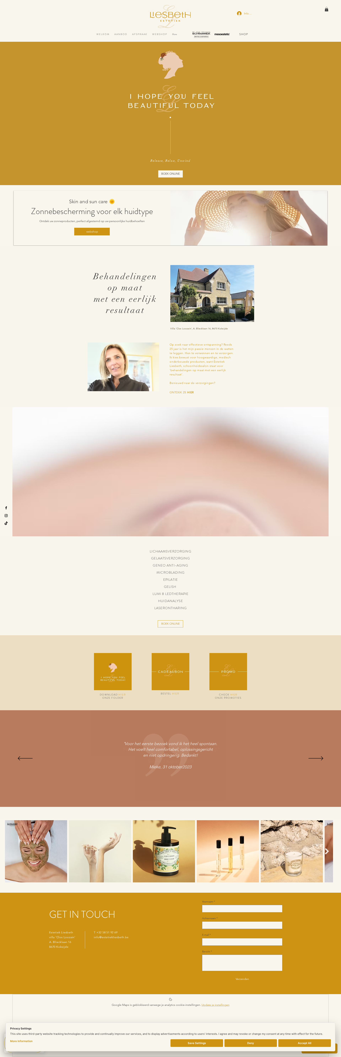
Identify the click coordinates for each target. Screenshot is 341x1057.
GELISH (170, 586)
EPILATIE (170, 579)
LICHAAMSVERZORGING (170, 551)
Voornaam (208, 901)
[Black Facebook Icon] (6, 508)
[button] (326, 9)
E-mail (206, 934)
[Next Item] (327, 851)
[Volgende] (315, 758)
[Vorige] (25, 758)
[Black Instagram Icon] (6, 516)
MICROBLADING (170, 572)
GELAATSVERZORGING (170, 558)
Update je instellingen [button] (215, 1005)
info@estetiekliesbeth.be (111, 937)
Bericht (207, 951)
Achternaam (210, 918)
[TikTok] (6, 523)
